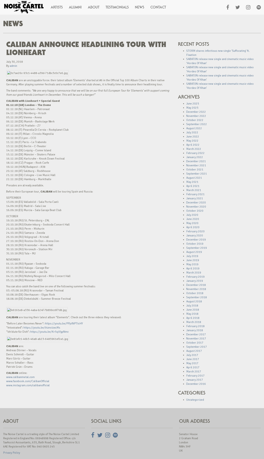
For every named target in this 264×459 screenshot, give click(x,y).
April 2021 (192, 186)
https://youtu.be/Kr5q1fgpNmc (49, 331)
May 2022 (192, 140)
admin (13, 66)
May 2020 (192, 223)
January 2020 (194, 235)
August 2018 (194, 301)
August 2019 (194, 252)
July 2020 (192, 215)
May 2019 (192, 264)
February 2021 (195, 194)
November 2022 (196, 116)
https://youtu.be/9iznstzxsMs (42, 327)
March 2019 (193, 272)
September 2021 (196, 173)
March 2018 (193, 322)
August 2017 (194, 351)
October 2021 (194, 169)
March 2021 (193, 190)
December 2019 (196, 239)
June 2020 (192, 219)
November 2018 (196, 289)
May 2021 (192, 182)
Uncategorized (195, 399)
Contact (158, 7)
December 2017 (196, 334)
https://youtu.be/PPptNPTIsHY (64, 323)
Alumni (75, 7)
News (139, 7)
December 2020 (196, 202)
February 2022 (195, 153)
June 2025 (192, 103)
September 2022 (196, 124)
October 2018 (194, 293)
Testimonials (117, 7)
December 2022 (196, 112)
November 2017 (196, 338)
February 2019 (195, 276)
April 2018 (192, 318)
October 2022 (194, 120)
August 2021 (194, 178)
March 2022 (193, 149)
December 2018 (196, 285)
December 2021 (196, 161)
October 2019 (194, 243)
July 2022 (192, 132)
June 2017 (192, 359)
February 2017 (195, 375)
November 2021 (196, 165)
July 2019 (192, 256)
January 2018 (194, 330)
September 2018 (196, 297)
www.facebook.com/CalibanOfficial (27, 381)
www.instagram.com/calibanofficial (28, 385)
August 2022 (194, 128)
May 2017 (192, 363)
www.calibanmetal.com (20, 377)
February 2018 (195, 326)
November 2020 (196, 206)
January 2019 (194, 281)
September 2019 (196, 248)
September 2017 (196, 347)
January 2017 (194, 380)
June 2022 (192, 136)
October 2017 (194, 342)
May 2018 (192, 314)
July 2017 (192, 355)
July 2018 (192, 305)
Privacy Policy (11, 452)
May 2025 (192, 107)
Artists (57, 7)
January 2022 (194, 157)
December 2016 (196, 384)
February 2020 (195, 231)
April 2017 (192, 367)
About (93, 7)
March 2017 (193, 371)
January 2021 (194, 198)
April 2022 (192, 145)
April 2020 (192, 227)
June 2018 (192, 309)
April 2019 (192, 268)
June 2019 (192, 260)
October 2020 (194, 210)
